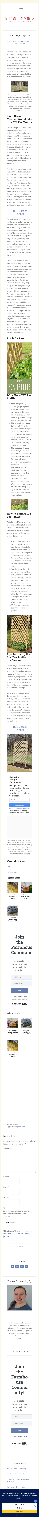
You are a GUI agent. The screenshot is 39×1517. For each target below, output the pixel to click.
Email (6, 1187)
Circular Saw (12, 872)
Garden (16, 1124)
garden (19, 1126)
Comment (7, 1148)
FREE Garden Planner (19, 212)
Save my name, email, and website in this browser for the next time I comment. (17, 1213)
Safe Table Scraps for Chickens (18, 1474)
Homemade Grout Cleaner (16, 1487)
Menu (21, 8)
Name (6, 1177)
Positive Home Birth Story (16, 1469)
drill (19, 589)
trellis (23, 1126)
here (19, 1338)
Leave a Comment (19, 43)
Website (6, 1198)
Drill (8, 867)
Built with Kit (19, 1004)
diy (16, 1126)
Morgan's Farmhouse (19, 19)
